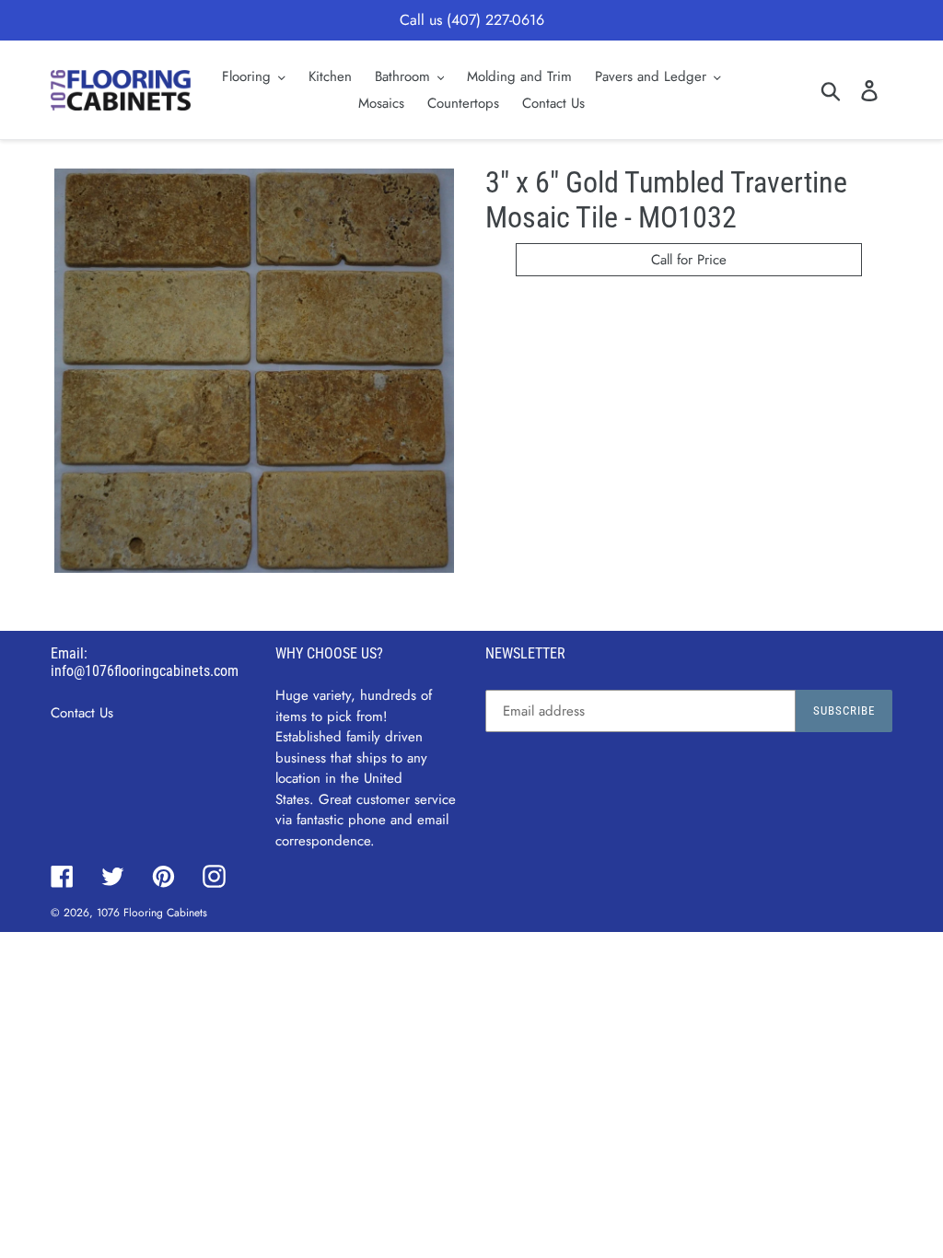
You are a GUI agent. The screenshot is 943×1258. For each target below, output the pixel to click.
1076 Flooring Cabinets (152, 912)
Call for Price (689, 260)
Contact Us (82, 713)
